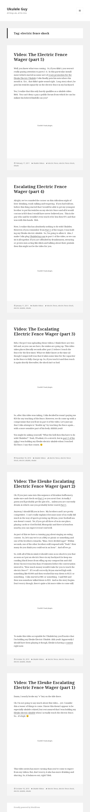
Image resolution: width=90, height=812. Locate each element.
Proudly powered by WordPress (27, 807)
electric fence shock (66, 163)
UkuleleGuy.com (37, 236)
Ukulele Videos (38, 163)
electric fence (53, 163)
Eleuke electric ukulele (24, 712)
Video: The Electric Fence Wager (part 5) (40, 57)
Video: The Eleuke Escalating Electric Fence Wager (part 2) (44, 483)
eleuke (16, 166)
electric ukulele (19, 308)
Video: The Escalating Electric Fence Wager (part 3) (44, 331)
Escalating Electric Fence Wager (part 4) (40, 189)
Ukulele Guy (17, 9)
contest (69, 642)
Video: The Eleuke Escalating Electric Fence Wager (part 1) (44, 685)
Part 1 (48, 229)
